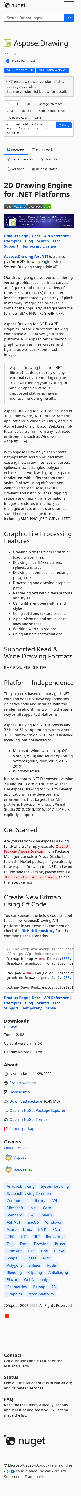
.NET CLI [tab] (12, 104)
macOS (33, 1222)
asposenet (23, 1169)
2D (54, 1286)
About (41, 1465)
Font (24, 1243)
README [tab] (17, 149)
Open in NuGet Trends (28, 1119)
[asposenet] (8, 1169)
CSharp (46, 1215)
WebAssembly (36, 1279)
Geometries (17, 1286)
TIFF (36, 1236)
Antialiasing (58, 1272)
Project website (22, 1082)
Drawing (41, 1243)
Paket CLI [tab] (26, 111)
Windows (53, 1222)
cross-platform (41, 1294)
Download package (25, 1101)
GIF (24, 1236)
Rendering (55, 1236)
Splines (35, 1265)
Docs (36, 235)
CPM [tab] (10, 111)
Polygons (14, 1265)
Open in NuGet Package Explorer (37, 1110)
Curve (59, 1250)
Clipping (35, 1272)
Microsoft (15, 1207)
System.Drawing (55, 1186)
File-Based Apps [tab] (17, 118)
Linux (27, 1229)
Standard (14, 1215)
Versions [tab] (17, 169)
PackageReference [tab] (50, 104)
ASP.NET (13, 1222)
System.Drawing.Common (29, 1193)
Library (39, 1200)
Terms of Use (61, 1465)
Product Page (16, 235)
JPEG (11, 1236)
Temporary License (39, 246)
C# (31, 1215)
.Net (33, 1207)
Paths (52, 1265)
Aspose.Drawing (21, 1186)
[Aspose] (8, 1157)
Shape (12, 1258)
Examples (12, 241)
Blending (14, 1272)
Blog (29, 241)
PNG (56, 1229)
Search (43, 241)
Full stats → (13, 1027)
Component (17, 1200)
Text (10, 1243)
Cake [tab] (37, 118)
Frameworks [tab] (44, 149)
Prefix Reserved (23, 61)
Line (44, 1250)
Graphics (14, 1294)
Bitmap (39, 1286)
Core (47, 1207)
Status (11, 1377)
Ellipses (30, 1258)
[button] (64, 125)
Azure (12, 1229)
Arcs (46, 1258)
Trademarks (35, 1476)
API (54, 1200)
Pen (31, 1250)
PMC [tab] (28, 104)
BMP (42, 1229)
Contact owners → (18, 1147)
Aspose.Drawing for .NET (26, 256)
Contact (13, 1355)
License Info (19, 1092)
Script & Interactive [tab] (52, 111)
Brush (60, 1243)
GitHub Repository (37, 930)
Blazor (12, 1279)
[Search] (69, 18)
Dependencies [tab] (22, 159)
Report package (22, 1128)
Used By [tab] (50, 159)
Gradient (14, 1250)
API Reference (56, 235)
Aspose (20, 1157)
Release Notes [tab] (46, 169)
